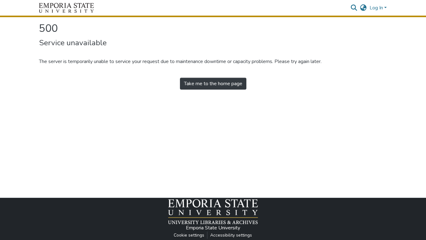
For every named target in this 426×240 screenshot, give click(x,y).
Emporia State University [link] (213, 227)
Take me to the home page (213, 83)
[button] (66, 8)
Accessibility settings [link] (231, 235)
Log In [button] (377, 7)
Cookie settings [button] (189, 235)
